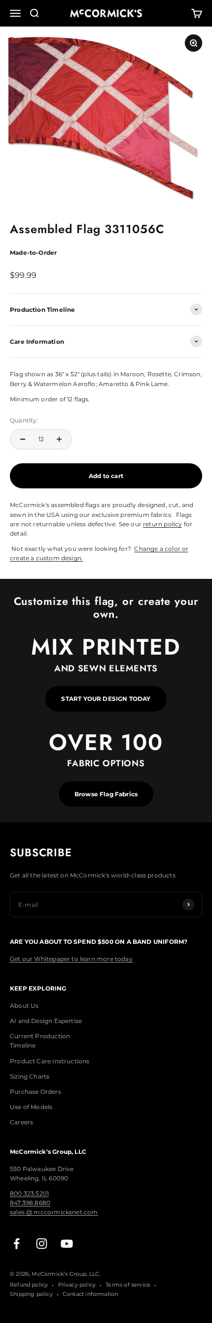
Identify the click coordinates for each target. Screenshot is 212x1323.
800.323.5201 (29, 1193)
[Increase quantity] (59, 439)
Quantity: (24, 420)
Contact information (90, 1294)
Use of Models (31, 1107)
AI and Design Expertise (46, 1020)
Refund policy (29, 1284)
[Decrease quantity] (22, 439)
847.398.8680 (30, 1202)
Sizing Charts (29, 1076)
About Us (24, 1005)
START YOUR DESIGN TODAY (105, 698)
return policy (162, 524)
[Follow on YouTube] (66, 1243)
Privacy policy (77, 1284)
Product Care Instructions (50, 1061)
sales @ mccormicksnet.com (54, 1212)
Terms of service (128, 1284)
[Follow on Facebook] (16, 1243)
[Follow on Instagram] (41, 1243)
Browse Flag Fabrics (106, 794)
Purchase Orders (35, 1091)
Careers (21, 1122)
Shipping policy (31, 1294)
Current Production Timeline (40, 1040)
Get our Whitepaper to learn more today (71, 958)
